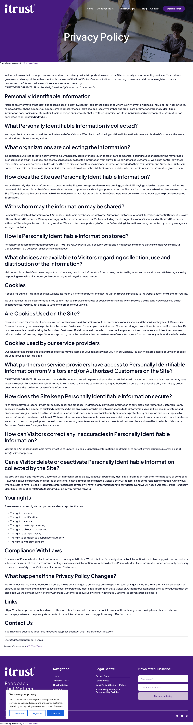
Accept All (55, 713)
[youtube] (182, 716)
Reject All (37, 713)
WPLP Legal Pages (30, 63)
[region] (37, 704)
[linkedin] (187, 716)
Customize (19, 713)
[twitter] (177, 716)
